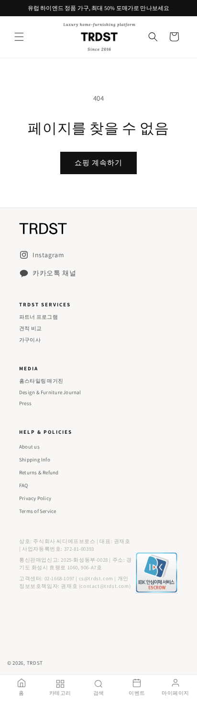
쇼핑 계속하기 (98, 162)
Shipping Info (34, 459)
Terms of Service (37, 511)
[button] (19, 36)
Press (25, 403)
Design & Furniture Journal (50, 392)
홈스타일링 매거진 (41, 380)
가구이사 (30, 339)
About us (29, 446)
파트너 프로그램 (38, 317)
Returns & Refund (39, 472)
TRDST (35, 662)
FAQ (23, 485)
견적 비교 (30, 328)
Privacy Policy (35, 498)
